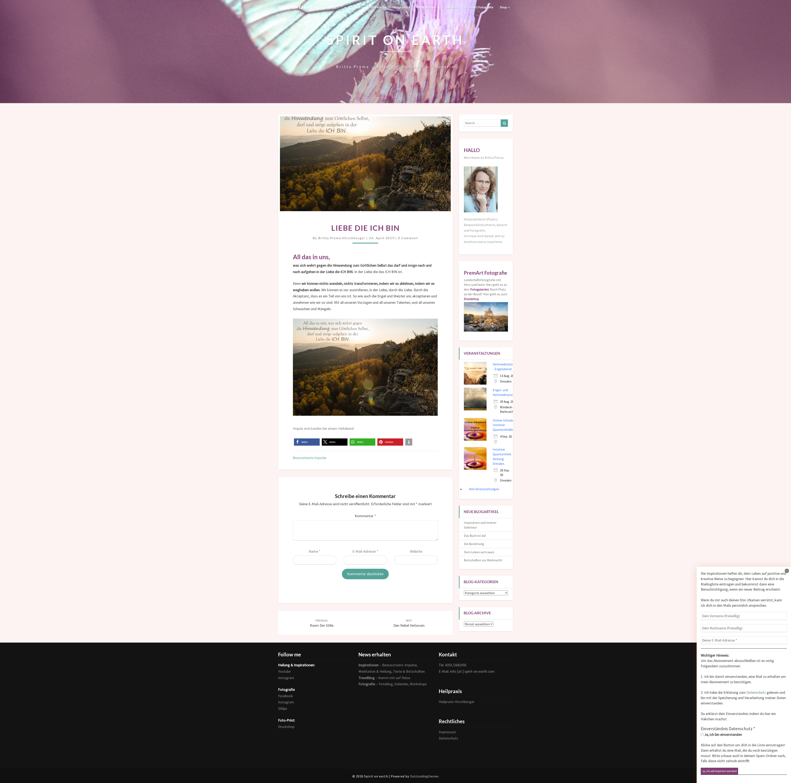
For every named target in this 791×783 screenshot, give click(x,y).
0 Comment (408, 238)
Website (416, 551)
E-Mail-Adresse (365, 551)
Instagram (286, 677)
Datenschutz (756, 692)
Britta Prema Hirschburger (341, 238)
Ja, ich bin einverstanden (722, 734)
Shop (504, 7)
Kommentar (365, 515)
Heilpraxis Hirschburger (456, 701)
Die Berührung (474, 544)
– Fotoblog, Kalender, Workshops (392, 684)
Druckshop (286, 726)
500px (282, 708)
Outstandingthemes (424, 776)
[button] (307, 442)
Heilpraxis (400, 7)
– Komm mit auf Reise (384, 677)
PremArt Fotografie (479, 7)
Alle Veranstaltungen (484, 489)
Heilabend (346, 428)
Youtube (284, 671)
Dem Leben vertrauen (479, 552)
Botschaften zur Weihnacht (483, 560)
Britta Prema (377, 7)
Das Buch (452, 7)
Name (315, 551)
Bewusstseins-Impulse (309, 457)
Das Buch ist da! (475, 535)
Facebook (285, 696)
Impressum (447, 732)
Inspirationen (427, 7)
